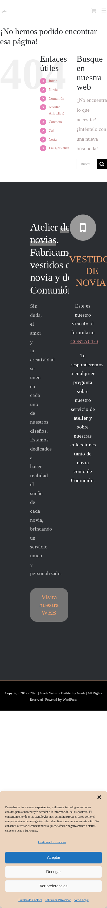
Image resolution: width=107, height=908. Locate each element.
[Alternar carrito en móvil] (93, 10)
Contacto (55, 122)
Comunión (56, 99)
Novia (53, 90)
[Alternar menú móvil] (104, 10)
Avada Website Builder (55, 693)
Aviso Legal (81, 900)
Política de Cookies (30, 900)
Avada (81, 693)
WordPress (70, 700)
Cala (52, 131)
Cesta (53, 139)
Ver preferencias (54, 886)
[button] (99, 797)
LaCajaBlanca (59, 148)
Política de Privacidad (58, 900)
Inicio (53, 81)
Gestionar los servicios (52, 842)
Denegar (53, 871)
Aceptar (53, 857)
